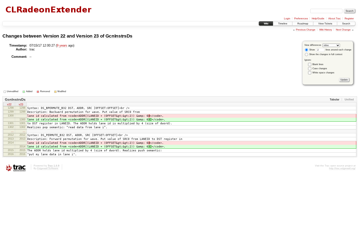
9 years (62, 45)
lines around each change (338, 50)
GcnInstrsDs (118, 36)
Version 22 (54, 36)
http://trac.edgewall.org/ (342, 168)
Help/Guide (318, 18)
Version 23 (87, 36)
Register (349, 18)
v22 (9, 104)
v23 (21, 104)
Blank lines (317, 64)
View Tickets (325, 23)
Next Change (343, 29)
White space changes (323, 72)
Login (287, 18)
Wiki (266, 23)
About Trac (334, 18)
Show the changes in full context (325, 54)
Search (346, 23)
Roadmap (302, 23)
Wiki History (325, 29)
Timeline (282, 23)
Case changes (319, 68)
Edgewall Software (47, 168)
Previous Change (305, 29)
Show (312, 50)
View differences (312, 45)
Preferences (301, 18)
